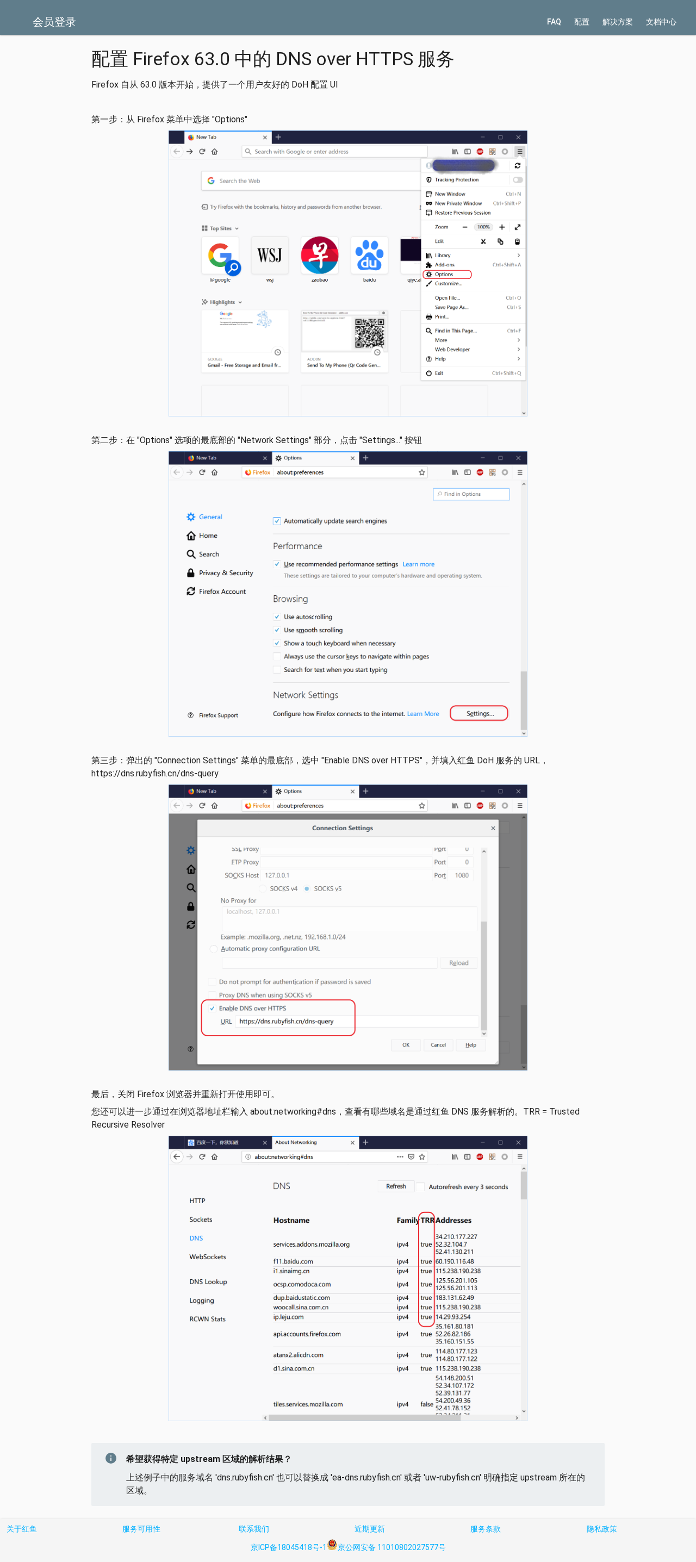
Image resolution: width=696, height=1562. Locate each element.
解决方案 (617, 21)
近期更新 (370, 1528)
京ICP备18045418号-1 (289, 1547)
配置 (581, 21)
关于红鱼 (22, 1528)
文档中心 (661, 21)
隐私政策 (602, 1528)
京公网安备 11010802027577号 (392, 1547)
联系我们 (254, 1528)
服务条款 (485, 1528)
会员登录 (54, 21)
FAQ (554, 21)
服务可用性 (141, 1528)
